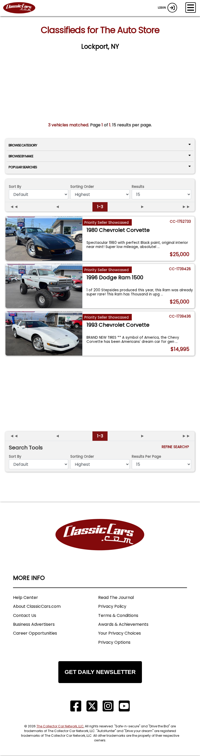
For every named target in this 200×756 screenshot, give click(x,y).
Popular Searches (23, 167)
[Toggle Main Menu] (190, 7)
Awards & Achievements (123, 624)
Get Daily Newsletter (100, 672)
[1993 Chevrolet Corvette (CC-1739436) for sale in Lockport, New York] (43, 333)
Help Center (25, 597)
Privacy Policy (112, 606)
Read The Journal (116, 597)
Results (138, 186)
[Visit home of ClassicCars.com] (100, 542)
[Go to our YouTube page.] (124, 706)
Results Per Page (146, 456)
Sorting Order (82, 186)
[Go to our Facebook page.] (75, 706)
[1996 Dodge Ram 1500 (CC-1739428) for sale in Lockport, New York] (43, 286)
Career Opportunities (35, 633)
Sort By (15, 186)
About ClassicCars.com (37, 606)
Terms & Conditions (118, 615)
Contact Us (24, 615)
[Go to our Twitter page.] (91, 706)
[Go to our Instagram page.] (108, 706)
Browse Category (23, 145)
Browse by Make (21, 156)
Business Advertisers (34, 624)
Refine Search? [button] (176, 446)
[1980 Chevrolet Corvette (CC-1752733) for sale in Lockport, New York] (43, 238)
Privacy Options (114, 642)
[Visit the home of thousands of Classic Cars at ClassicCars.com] (22, 8)
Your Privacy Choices (119, 633)
